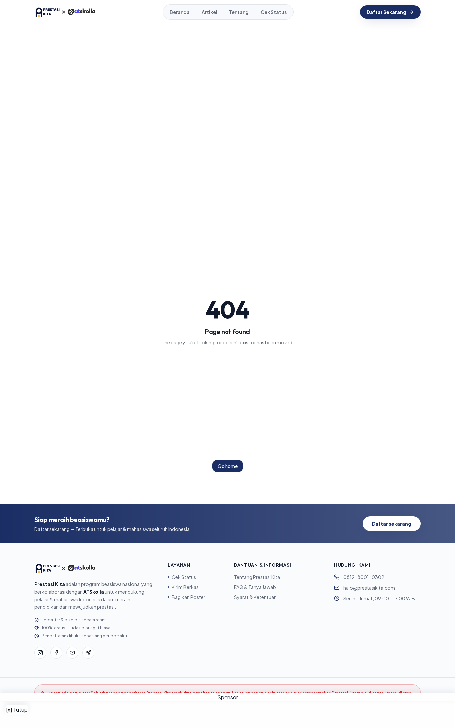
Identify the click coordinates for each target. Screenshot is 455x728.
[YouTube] (72, 653)
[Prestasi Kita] (65, 12)
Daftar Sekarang (386, 12)
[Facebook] (56, 653)
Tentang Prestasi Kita (257, 577)
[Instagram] (40, 653)
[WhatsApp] (88, 653)
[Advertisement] (227, 714)
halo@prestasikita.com (369, 588)
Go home (228, 466)
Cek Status (274, 12)
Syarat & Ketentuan (255, 597)
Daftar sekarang (391, 524)
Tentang (239, 12)
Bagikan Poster (188, 597)
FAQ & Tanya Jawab (255, 587)
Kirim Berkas (185, 587)
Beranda (180, 12)
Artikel (209, 12)
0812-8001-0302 (363, 577)
